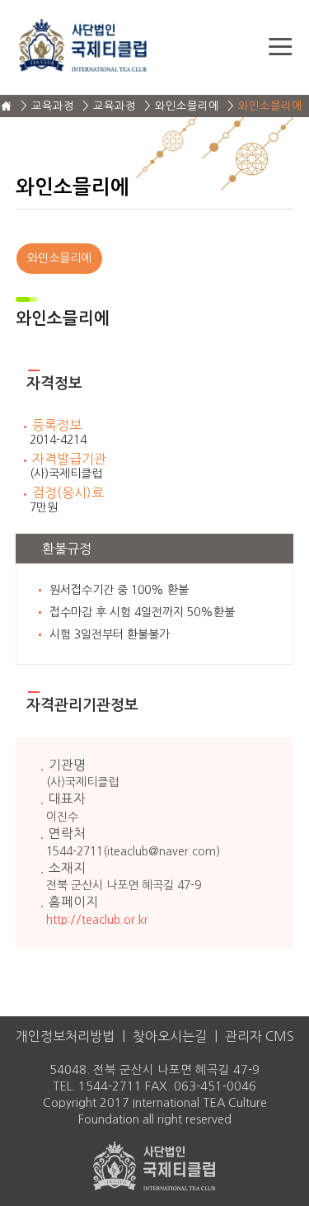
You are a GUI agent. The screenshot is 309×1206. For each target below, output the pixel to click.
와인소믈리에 (59, 258)
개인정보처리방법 (65, 1036)
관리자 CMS (259, 1036)
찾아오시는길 (170, 1036)
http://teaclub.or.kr (97, 920)
